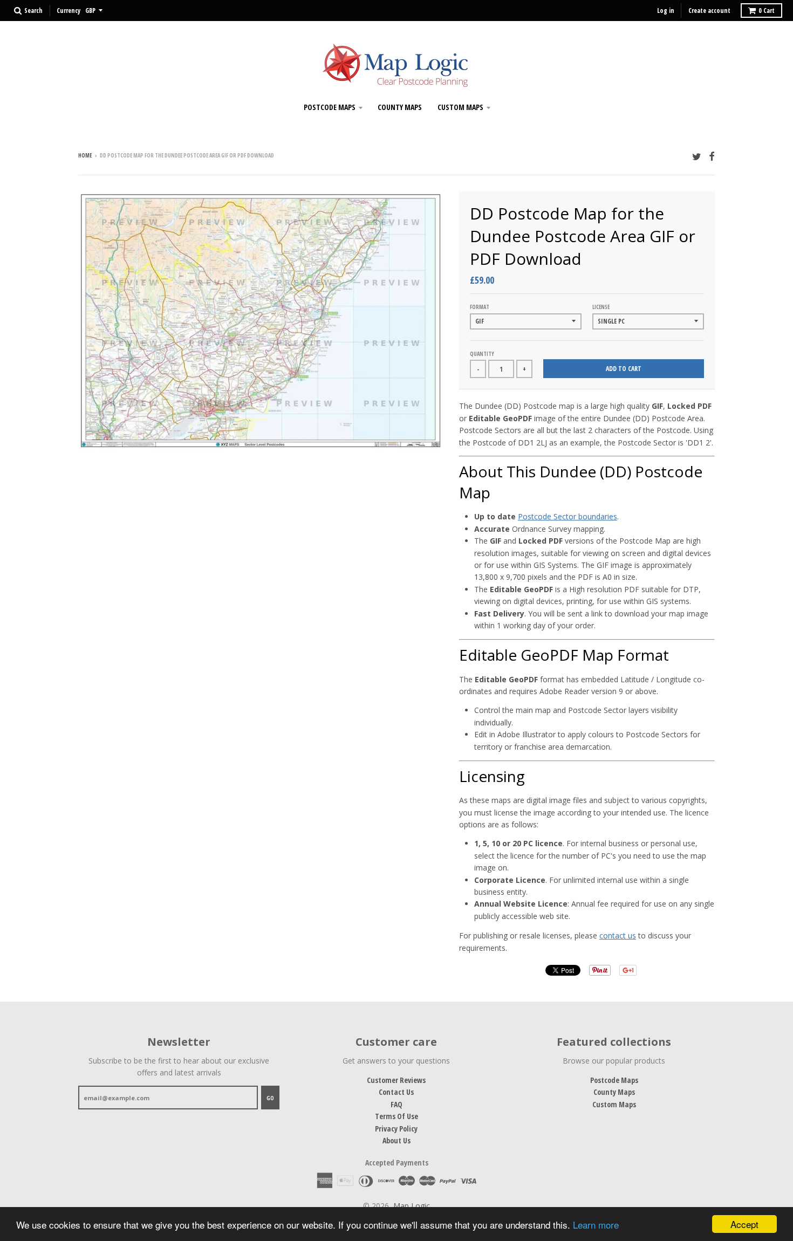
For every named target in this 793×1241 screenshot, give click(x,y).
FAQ (396, 1104)
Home (85, 155)
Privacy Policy (396, 1128)
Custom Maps (460, 107)
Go (270, 1098)
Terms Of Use (396, 1116)
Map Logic (411, 1206)
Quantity (482, 354)
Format (479, 307)
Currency (68, 10)
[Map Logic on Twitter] (696, 156)
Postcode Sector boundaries (567, 516)
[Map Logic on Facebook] (712, 156)
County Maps (400, 107)
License (601, 307)
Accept (744, 1224)
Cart (766, 10)
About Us (396, 1140)
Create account (709, 10)
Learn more (596, 1224)
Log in (665, 10)
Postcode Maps (330, 107)
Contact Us (396, 1092)
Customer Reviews (396, 1080)
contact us (617, 935)
